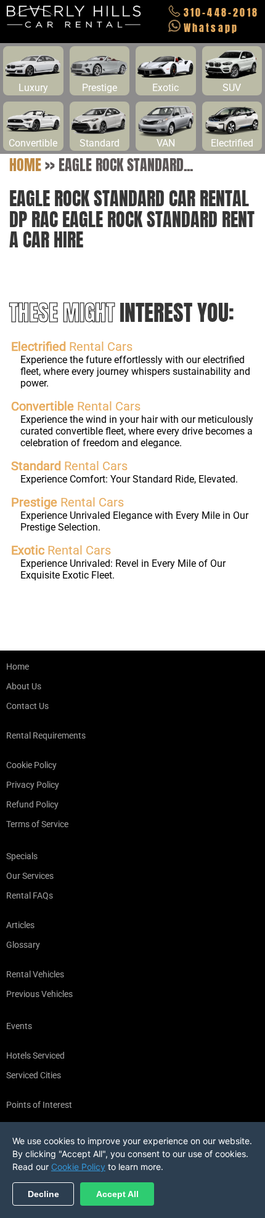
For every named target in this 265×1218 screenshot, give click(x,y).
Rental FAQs (29, 895)
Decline (43, 1194)
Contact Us (27, 706)
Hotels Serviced (35, 1055)
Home (25, 165)
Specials (22, 856)
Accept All (117, 1194)
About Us (23, 686)
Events (19, 1026)
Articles (20, 925)
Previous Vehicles (39, 994)
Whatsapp (211, 27)
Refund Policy (32, 804)
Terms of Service (37, 824)
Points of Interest (39, 1105)
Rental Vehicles (35, 974)
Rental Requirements (46, 735)
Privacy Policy (32, 785)
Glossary (23, 945)
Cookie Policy (31, 765)
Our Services (30, 876)
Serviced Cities (33, 1075)
